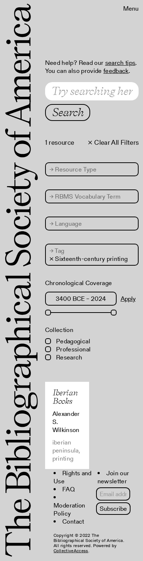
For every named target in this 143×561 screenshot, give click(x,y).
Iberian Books (65, 397)
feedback (116, 70)
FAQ (68, 489)
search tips (120, 62)
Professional (73, 349)
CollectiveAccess (71, 550)
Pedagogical (72, 341)
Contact (73, 521)
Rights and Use (72, 477)
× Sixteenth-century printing (89, 258)
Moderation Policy (69, 509)
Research (68, 357)
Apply (128, 298)
